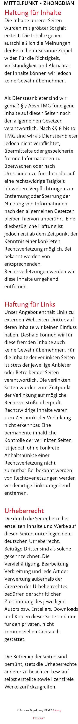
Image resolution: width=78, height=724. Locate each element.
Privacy (57, 710)
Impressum (39, 717)
